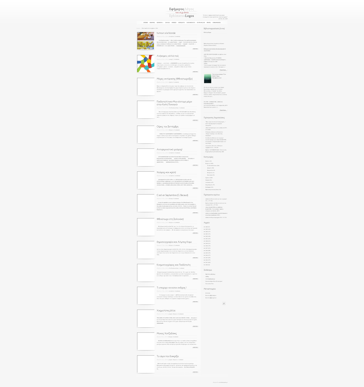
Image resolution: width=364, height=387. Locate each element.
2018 (207, 245)
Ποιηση (174, 22)
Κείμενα (171, 130)
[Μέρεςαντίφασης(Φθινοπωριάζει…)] (175, 78)
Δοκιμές (171, 59)
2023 (207, 234)
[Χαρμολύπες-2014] (166, 310)
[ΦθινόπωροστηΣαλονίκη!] (170, 218)
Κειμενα (160, 22)
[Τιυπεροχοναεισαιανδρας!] (172, 287)
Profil (209, 22)
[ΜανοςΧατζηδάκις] (167, 333)
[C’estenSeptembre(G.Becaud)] (172, 195)
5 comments (182, 108)
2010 (207, 264)
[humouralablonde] (166, 32)
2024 (207, 231)
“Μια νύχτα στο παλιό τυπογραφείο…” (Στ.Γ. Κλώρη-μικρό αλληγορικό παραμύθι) (216, 123)
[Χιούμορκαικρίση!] (166, 172)
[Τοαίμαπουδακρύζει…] (168, 356)
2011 (207, 262)
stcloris (207, 199)
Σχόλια (171, 82)
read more (195, 48)
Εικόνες (207, 161)
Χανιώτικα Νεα (210, 283)
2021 (207, 238)
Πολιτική (209, 175)
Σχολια (167, 22)
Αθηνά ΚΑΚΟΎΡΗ (210, 207)
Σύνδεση (208, 293)
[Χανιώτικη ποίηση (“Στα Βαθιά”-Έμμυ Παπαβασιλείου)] (207, 82)
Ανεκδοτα (181, 22)
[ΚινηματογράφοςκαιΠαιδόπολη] (174, 264)
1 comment (181, 268)
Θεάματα (209, 172)
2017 (207, 248)
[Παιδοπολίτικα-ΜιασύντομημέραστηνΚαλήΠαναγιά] (175, 102)
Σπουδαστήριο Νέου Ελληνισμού (214, 281)
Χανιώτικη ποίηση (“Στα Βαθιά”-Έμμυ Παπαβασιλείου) (219, 76)
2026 (207, 227)
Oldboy (207, 276)
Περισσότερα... (223, 69)
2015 (207, 253)
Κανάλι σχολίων (211, 297)
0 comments (177, 36)
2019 (207, 243)
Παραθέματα (209, 184)
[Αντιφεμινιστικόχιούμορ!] (169, 149)
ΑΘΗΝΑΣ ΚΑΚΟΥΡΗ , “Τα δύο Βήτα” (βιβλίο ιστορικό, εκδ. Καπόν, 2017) (214, 209)
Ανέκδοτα (171, 36)
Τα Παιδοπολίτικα (173, 108)
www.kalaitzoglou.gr (210, 279)
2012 (207, 260)
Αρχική (145, 22)
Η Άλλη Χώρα (207, 32)
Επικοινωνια (217, 22)
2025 (207, 229)
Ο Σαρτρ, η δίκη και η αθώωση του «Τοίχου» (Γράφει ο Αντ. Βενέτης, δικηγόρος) (214, 133)
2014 (207, 255)
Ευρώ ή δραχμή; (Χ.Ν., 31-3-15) (219, 217)
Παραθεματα (191, 22)
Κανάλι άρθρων (211, 295)
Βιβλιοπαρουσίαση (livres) (212, 189)
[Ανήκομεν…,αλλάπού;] (168, 55)
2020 (207, 241)
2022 (207, 236)
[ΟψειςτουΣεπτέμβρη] (167, 126)
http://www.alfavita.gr (210, 274)
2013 (207, 257)
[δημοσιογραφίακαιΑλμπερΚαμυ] (174, 241)
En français (201, 22)
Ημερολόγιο (210, 170)
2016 (207, 250)
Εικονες (152, 22)
